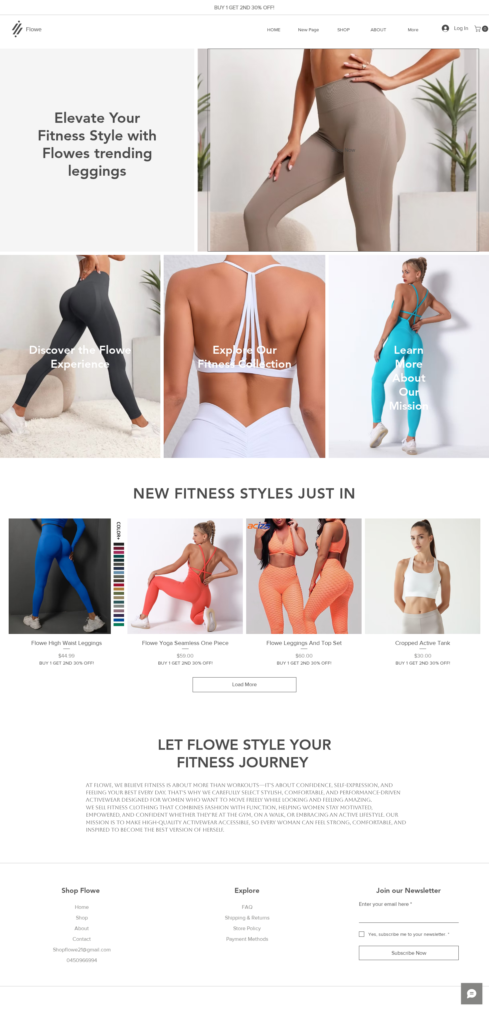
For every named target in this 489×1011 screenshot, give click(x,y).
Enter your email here (385, 904)
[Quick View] (66, 576)
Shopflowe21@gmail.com (82, 949)
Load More (244, 684)
